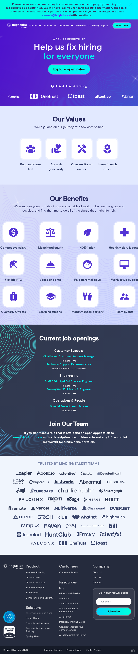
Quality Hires (33, 636)
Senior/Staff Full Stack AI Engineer (69, 389)
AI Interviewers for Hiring (72, 634)
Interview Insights (35, 587)
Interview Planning (35, 572)
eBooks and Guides (69, 593)
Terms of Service (53, 649)
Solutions (48, 26)
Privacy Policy (73, 649)
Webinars (64, 598)
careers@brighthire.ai (56, 15)
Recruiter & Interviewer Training (38, 630)
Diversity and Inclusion (38, 623)
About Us (98, 572)
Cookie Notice (93, 649)
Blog (61, 588)
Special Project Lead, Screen (69, 406)
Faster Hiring (32, 618)
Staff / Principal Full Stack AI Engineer (69, 381)
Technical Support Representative (69, 364)
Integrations (32, 592)
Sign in (104, 26)
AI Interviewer (33, 577)
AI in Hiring (65, 616)
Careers (97, 577)
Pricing (95, 26)
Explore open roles (69, 69)
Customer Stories (68, 572)
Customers (64, 26)
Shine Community (69, 603)
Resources (80, 26)
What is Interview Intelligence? (68, 610)
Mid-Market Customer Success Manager (69, 356)
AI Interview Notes (35, 582)
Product (33, 26)
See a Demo (122, 25)
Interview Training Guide (72, 621)
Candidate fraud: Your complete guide (71, 628)
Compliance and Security (39, 597)
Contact (97, 582)
